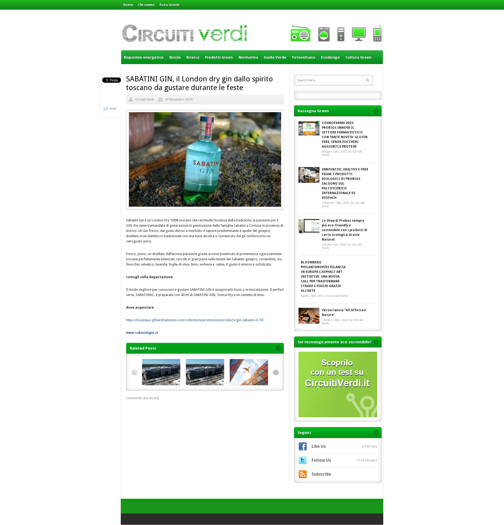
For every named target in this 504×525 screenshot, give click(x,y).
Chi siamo (146, 5)
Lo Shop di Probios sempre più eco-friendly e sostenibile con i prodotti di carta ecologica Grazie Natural (344, 230)
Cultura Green (358, 57)
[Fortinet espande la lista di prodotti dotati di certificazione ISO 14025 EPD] (205, 384)
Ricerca (192, 57)
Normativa (248, 57)
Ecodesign (330, 57)
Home (128, 5)
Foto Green (169, 5)
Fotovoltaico (303, 57)
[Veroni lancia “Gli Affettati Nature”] (308, 316)
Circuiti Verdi (144, 99)
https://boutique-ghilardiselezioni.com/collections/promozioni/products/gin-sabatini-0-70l (194, 320)
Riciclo (175, 57)
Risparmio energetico (144, 57)
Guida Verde (275, 57)
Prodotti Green (219, 57)
